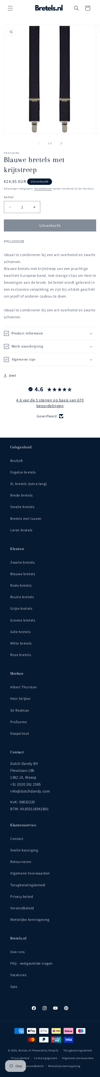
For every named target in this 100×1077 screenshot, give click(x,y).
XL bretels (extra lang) (28, 483)
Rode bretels (21, 585)
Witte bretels (21, 643)
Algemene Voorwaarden (30, 873)
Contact (16, 838)
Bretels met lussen (26, 518)
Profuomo (18, 722)
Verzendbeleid (22, 908)
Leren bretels (21, 530)
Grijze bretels (21, 608)
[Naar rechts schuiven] (61, 143)
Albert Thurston (23, 687)
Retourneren (21, 861)
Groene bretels (22, 620)
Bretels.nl (25, 1050)
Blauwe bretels (22, 574)
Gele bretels (20, 631)
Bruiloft (16, 460)
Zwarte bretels (22, 562)
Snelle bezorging (24, 850)
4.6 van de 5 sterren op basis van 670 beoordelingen (50, 402)
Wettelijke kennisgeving (29, 919)
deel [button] (12, 375)
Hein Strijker (20, 698)
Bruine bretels (22, 597)
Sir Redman (19, 710)
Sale (13, 986)
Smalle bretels (22, 506)
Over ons (17, 951)
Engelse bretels (23, 472)
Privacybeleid (20, 1058)
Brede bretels (21, 495)
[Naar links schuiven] (38, 143)
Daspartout (19, 733)
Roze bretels (20, 654)
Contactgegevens (45, 1058)
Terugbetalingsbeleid (27, 885)
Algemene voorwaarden (78, 1058)
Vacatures (18, 975)
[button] (10, 8)
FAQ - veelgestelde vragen (31, 963)
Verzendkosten (43, 188)
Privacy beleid (21, 896)
